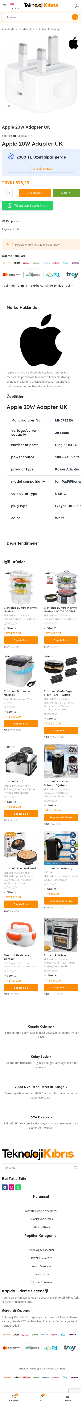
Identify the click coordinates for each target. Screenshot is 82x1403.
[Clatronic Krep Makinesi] (21, 848)
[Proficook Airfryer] (61, 935)
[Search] (75, 17)
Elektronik (25, 29)
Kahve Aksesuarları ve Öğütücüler (56, 794)
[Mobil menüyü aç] (5, 6)
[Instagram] (11, 1187)
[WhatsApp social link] (18, 229)
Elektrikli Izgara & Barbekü (58, 702)
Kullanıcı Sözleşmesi (41, 1219)
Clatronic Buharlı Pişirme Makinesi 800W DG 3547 (60, 609)
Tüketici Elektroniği (48, 29)
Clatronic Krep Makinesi (20, 868)
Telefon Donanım (41, 1282)
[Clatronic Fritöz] (21, 761)
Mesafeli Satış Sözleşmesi (41, 1211)
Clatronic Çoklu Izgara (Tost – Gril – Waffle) (59, 692)
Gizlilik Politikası (41, 1227)
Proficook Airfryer (56, 955)
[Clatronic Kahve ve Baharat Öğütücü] (61, 761)
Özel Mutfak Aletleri (15, 699)
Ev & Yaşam (10, 963)
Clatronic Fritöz (14, 781)
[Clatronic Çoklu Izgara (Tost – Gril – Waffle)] (61, 671)
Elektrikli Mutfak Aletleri (17, 615)
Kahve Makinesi (41, 1266)
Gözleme (49, 706)
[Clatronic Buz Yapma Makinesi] (21, 671)
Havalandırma (41, 1274)
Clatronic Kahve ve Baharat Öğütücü (56, 783)
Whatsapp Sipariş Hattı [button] (30, 205)
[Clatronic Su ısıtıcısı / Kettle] (61, 848)
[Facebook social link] (13, 229)
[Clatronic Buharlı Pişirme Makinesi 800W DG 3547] (61, 587)
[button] (21, 640)
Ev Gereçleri (24, 963)
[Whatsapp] (18, 1187)
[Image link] (38, 1154)
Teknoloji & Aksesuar (41, 1250)
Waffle (47, 709)
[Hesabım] (77, 6)
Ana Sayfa (8, 29)
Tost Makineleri (64, 706)
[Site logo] (41, 5)
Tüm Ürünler (31, 619)
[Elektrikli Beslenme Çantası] (21, 935)
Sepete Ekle (35, 193)
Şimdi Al (66, 193)
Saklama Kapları (13, 966)
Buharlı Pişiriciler (13, 619)
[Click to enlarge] (9, 106)
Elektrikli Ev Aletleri (41, 1258)
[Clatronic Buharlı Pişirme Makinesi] (21, 587)
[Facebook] (5, 1187)
